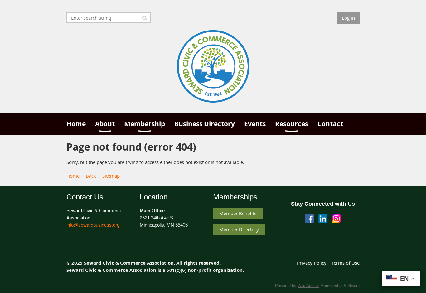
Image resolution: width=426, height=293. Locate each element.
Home (73, 176)
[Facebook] (309, 218)
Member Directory (239, 229)
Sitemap (111, 176)
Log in (348, 18)
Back (91, 176)
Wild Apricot (308, 285)
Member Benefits (237, 213)
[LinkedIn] (322, 218)
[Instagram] (336, 218)
